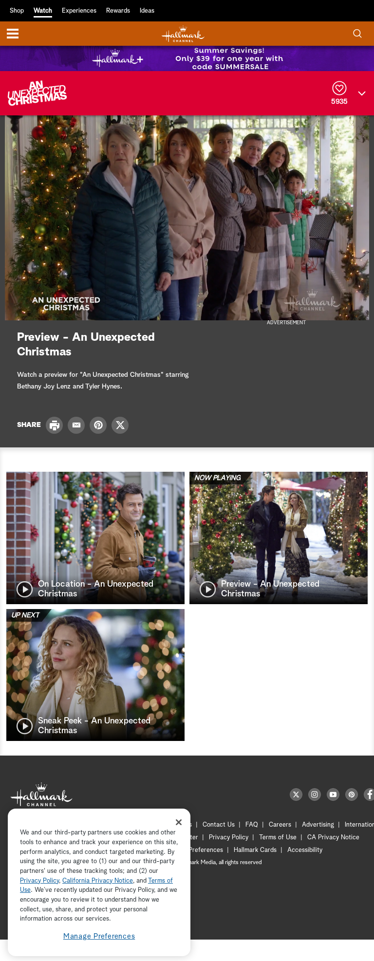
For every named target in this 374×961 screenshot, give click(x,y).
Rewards (118, 11)
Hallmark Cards (255, 850)
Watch (43, 11)
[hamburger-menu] (13, 33)
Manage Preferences (99, 936)
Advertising (318, 825)
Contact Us (219, 825)
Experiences (79, 11)
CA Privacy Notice (333, 837)
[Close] (179, 822)
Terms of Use (278, 837)
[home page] (183, 33)
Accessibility (304, 850)
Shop (17, 11)
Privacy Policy (228, 837)
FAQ (251, 825)
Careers (280, 825)
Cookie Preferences (195, 850)
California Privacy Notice (97, 881)
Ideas (147, 11)
